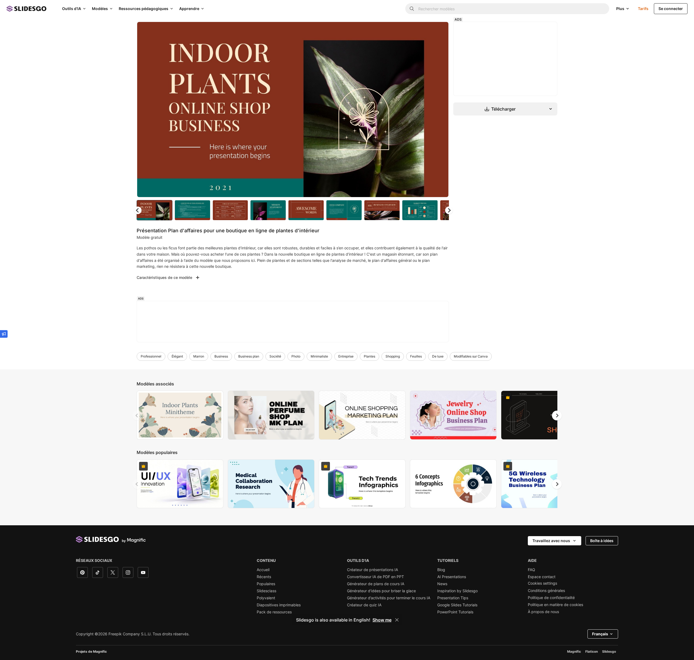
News (442, 584)
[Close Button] (396, 620)
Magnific (574, 651)
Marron (198, 356)
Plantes (369, 356)
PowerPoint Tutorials (455, 612)
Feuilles (416, 356)
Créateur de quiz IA (364, 605)
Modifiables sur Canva (471, 356)
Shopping (392, 356)
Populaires (266, 584)
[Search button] (411, 8)
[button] (449, 210)
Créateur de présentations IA (372, 570)
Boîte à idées (601, 540)
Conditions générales (546, 590)
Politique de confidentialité (551, 597)
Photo (295, 356)
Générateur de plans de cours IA (375, 584)
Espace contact (541, 577)
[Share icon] (439, 30)
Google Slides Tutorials (457, 605)
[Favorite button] (425, 30)
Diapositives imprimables (279, 605)
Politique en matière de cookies (555, 605)
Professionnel (151, 356)
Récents (264, 577)
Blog (441, 570)
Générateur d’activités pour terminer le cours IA (388, 598)
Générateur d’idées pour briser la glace (381, 591)
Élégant (177, 356)
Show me (381, 619)
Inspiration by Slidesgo (457, 591)
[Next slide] (440, 109)
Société (275, 356)
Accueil (263, 570)
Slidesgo (609, 651)
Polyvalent (266, 598)
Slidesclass (266, 591)
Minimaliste (319, 356)
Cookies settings (542, 583)
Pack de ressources (274, 612)
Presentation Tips (452, 598)
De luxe (438, 356)
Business (221, 356)
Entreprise (346, 356)
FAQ (531, 570)
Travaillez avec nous (551, 540)
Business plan (248, 356)
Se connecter (670, 8)
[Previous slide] (137, 415)
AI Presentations (451, 577)
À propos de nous (543, 612)
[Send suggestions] (4, 334)
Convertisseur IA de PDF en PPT (375, 577)
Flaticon (591, 651)
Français (600, 634)
